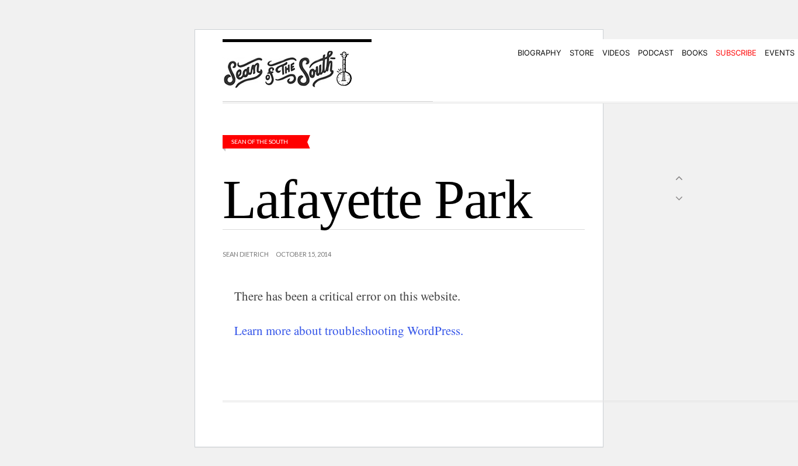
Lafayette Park (377, 199)
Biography (539, 52)
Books (694, 52)
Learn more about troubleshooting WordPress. (348, 330)
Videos (616, 52)
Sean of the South (259, 141)
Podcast (656, 52)
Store (582, 52)
